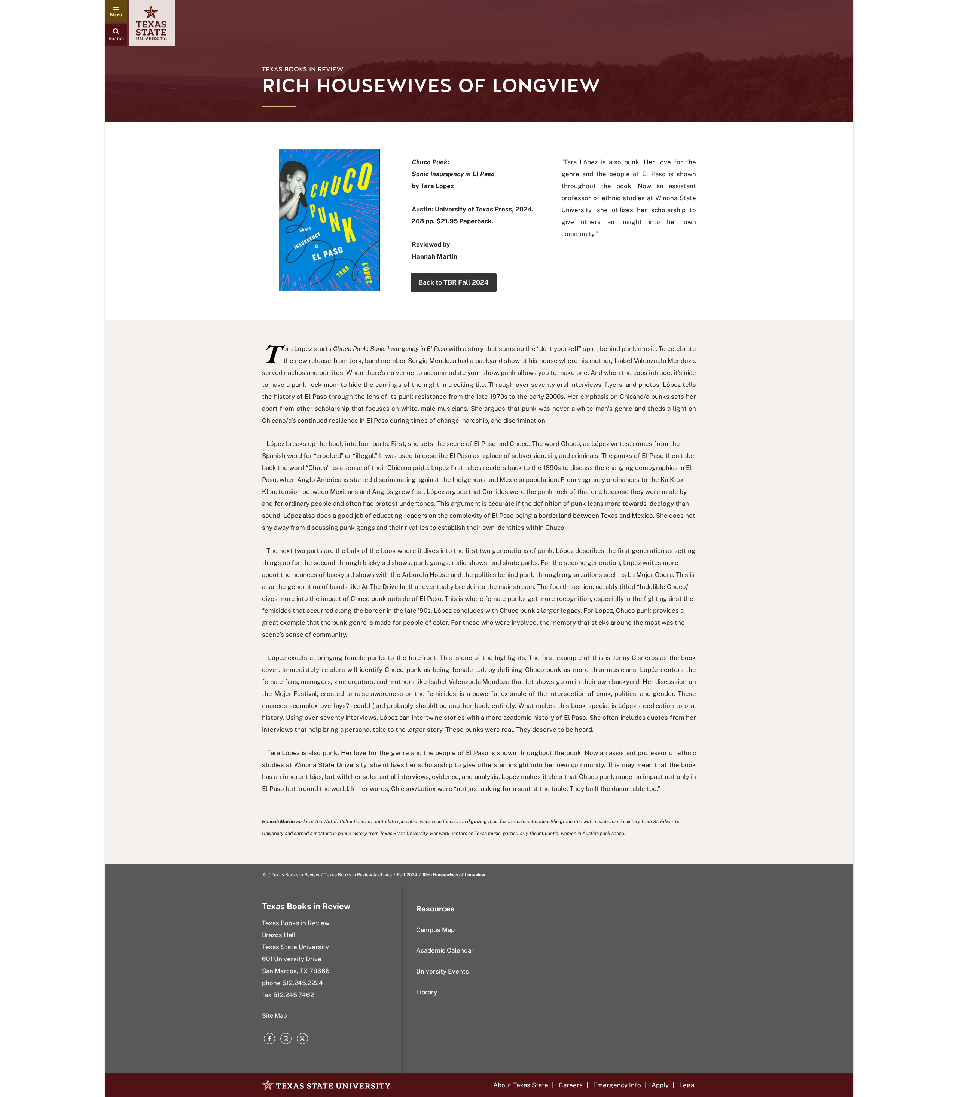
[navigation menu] (116, 11)
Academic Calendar (445, 950)
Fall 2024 (407, 874)
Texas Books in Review (303, 69)
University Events (442, 971)
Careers (571, 1085)
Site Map (274, 1015)
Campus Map (435, 929)
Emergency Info (617, 1085)
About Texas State (520, 1085)
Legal (687, 1085)
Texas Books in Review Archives (358, 874)
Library (426, 992)
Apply (660, 1085)
